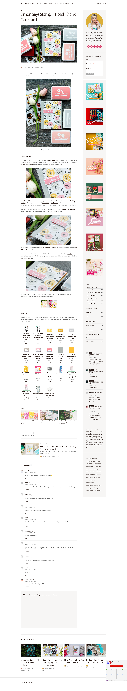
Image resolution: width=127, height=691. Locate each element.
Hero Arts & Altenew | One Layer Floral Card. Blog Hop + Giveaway (95, 354)
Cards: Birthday (95, 466)
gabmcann (91, 369)
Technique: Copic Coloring (90, 482)
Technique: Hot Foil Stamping (90, 487)
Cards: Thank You (46, 432)
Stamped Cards (91, 301)
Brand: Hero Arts (94, 458)
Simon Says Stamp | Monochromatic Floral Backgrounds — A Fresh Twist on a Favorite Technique (28, 422)
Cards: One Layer (95, 475)
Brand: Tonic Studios (89, 464)
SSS (26, 344)
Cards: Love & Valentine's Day (90, 474)
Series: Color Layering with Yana (91, 479)
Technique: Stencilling (98, 490)
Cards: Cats (100, 466)
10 (33, 67)
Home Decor (89, 312)
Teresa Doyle (28, 482)
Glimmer (98, 477)
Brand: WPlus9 (37, 432)
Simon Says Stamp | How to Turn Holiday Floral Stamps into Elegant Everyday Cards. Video (48, 421)
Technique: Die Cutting (89, 485)
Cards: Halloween (88, 472)
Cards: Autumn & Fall (89, 466)
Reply (27, 478)
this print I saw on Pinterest (27, 164)
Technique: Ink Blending (89, 488)
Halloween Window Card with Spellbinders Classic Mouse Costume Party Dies (96, 382)
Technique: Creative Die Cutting (90, 483)
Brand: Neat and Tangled (90, 461)
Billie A (26, 506)
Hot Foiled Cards (91, 295)
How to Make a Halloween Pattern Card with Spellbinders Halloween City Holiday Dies (95, 408)
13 (55, 668)
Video (87, 491)
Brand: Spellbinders (98, 463)
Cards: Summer (88, 477)
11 (99, 666)
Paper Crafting (90, 325)
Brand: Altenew (92, 456)
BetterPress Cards (92, 287)
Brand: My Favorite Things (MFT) (91, 460)
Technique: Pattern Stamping (28, 435)
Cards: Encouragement (89, 469)
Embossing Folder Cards (93, 292)
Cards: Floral (96, 469)
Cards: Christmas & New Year (90, 468)
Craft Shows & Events (91, 308)
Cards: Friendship (88, 471)
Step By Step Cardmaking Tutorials (92, 335)
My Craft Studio (90, 321)
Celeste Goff (28, 494)
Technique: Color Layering (57, 432)
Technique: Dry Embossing (97, 485)
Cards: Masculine (98, 474)
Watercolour (90, 491)
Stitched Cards (91, 304)
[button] (21, 3)
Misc (87, 317)
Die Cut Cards (91, 290)
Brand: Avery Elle (97, 456)
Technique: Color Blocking (90, 480)
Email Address (90, 64)
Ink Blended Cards (92, 298)
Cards (22, 10)
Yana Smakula (31, 3)
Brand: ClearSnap (88, 458)
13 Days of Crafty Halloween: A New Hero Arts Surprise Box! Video (96, 371)
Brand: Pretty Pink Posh (97, 461)
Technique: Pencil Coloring (90, 490)
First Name (88, 68)
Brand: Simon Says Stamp (27, 432)
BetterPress (87, 456)
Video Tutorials (90, 342)
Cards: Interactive (94, 472)
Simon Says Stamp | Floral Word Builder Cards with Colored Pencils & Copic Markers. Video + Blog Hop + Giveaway (67, 422)
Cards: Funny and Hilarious (96, 471)
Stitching (97, 479)
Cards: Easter (98, 468)
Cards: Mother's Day (89, 475)
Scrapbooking (89, 330)
